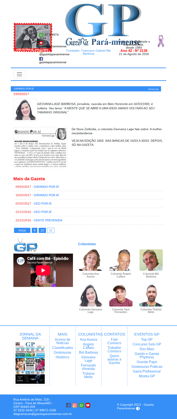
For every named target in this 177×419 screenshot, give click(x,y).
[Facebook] (68, 405)
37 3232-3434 (23, 410)
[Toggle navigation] (19, 74)
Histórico (62, 357)
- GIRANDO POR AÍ (37, 186)
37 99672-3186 (45, 410)
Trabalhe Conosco (114, 349)
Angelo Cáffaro (88, 346)
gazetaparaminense (49, 46)
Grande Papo (147, 362)
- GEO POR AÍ (33, 203)
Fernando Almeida (88, 367)
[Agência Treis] (138, 408)
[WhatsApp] (81, 405)
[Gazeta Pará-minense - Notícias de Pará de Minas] (103, 24)
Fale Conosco (114, 341)
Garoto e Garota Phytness (147, 355)
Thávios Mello (88, 375)
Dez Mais (147, 349)
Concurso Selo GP (147, 344)
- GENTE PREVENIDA (39, 220)
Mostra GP (147, 376)
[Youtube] (88, 405)
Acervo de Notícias (62, 341)
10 (42, 230)
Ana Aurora (88, 339)
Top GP (147, 339)
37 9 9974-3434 (49, 36)
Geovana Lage (88, 358)
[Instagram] (75, 405)
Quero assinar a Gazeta (114, 359)
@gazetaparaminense (49, 54)
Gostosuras (62, 352)
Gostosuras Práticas (146, 366)
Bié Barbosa (88, 352)
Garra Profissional (147, 371)
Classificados (62, 348)
